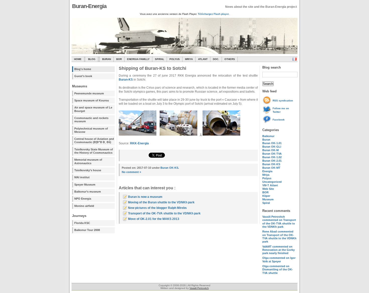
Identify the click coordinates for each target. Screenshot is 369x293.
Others (229, 59)
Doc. (216, 59)
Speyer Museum (84, 184)
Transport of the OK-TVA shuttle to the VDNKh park (164, 213)
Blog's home (82, 69)
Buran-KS (126, 79)
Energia (267, 171)
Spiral (266, 202)
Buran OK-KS (271, 164)
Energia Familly (138, 59)
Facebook (279, 119)
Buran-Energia (89, 6)
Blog (91, 59)
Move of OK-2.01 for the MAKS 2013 (153, 219)
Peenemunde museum (89, 93)
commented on (279, 221)
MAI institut (82, 177)
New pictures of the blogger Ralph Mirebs (157, 208)
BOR (119, 59)
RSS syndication (283, 100)
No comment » (131, 171)
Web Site (268, 188)
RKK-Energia (139, 143)
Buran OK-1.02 (272, 157)
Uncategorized (272, 181)
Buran (106, 59)
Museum (268, 199)
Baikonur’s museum (87, 191)
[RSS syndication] (267, 103)
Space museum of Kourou (91, 100)
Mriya (189, 59)
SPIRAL (159, 59)
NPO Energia (82, 198)
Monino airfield (84, 205)
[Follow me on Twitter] (267, 112)
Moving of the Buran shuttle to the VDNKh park (161, 202)
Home (78, 59)
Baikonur (268, 136)
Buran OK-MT (271, 167)
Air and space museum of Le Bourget (93, 109)
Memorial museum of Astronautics (88, 161)
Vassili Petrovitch (199, 288)
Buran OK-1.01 (272, 143)
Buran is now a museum (145, 197)
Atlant (203, 59)
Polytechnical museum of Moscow (91, 130)
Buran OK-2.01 (272, 160)
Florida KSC (82, 222)
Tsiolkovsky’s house (87, 170)
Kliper (266, 195)
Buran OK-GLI (271, 146)
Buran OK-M (270, 150)
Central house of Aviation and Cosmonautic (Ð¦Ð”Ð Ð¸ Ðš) (94, 140)
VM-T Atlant (270, 185)
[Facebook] (267, 122)
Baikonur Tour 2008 (87, 229)
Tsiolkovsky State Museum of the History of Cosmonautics (93, 151)
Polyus (174, 59)
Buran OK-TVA (272, 153)
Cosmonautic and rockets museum (91, 119)
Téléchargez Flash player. (213, 14)
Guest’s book (83, 76)
